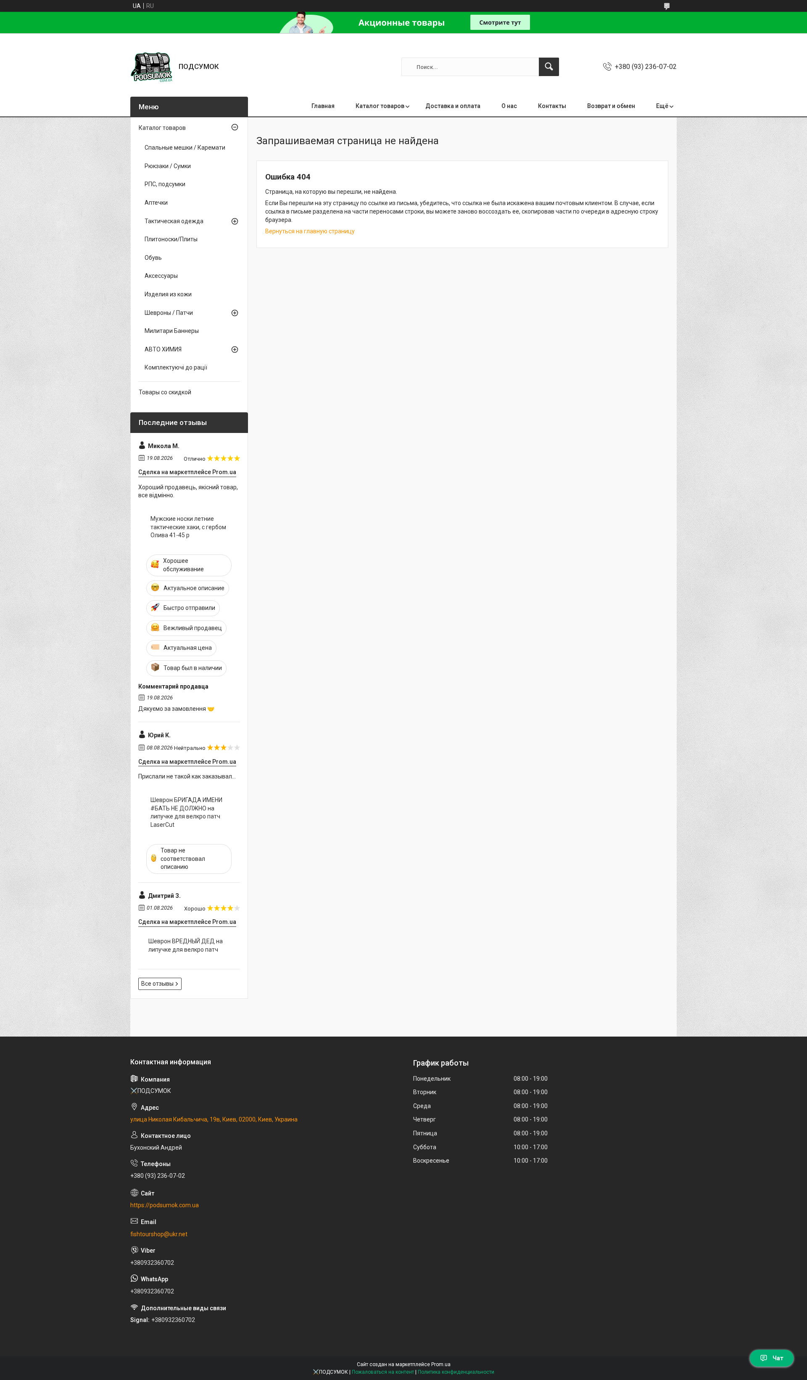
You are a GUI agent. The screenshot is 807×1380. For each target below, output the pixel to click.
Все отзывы (157, 983)
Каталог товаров (380, 106)
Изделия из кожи (168, 294)
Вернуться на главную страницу (310, 231)
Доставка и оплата (452, 106)
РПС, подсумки (165, 184)
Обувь (153, 257)
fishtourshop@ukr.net (158, 1234)
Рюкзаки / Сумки (168, 166)
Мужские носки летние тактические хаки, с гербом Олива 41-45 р (188, 526)
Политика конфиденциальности (456, 1372)
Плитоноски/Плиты (171, 239)
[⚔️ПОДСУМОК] (151, 67)
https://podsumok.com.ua (164, 1205)
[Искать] (549, 67)
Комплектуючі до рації (176, 367)
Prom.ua (441, 1364)
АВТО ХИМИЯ (163, 349)
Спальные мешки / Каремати (185, 147)
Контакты (552, 106)
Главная (323, 106)
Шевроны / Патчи (169, 312)
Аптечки (156, 202)
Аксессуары (161, 275)
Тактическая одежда (174, 221)
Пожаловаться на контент (383, 1372)
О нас (509, 106)
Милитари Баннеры (172, 330)
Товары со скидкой (165, 392)
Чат (778, 1358)
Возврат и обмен (611, 106)
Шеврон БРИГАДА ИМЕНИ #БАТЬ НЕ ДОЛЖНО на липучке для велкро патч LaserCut (186, 812)
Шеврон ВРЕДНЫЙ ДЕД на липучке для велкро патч (185, 945)
